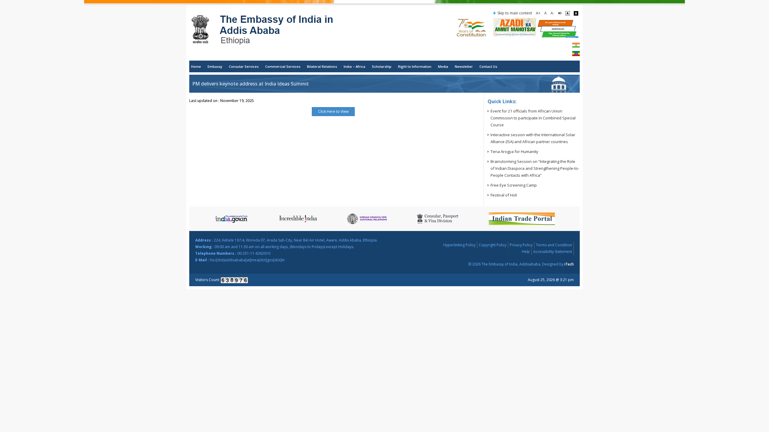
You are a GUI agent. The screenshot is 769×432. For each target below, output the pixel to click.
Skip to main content (514, 13)
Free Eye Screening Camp (514, 185)
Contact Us (488, 66)
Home (196, 66)
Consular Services (244, 66)
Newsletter (464, 66)
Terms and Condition (554, 245)
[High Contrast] (576, 13)
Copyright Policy (492, 245)
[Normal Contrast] (567, 13)
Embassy (215, 66)
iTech (569, 264)
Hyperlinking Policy (459, 245)
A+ (538, 13)
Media (443, 66)
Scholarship (381, 66)
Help (526, 251)
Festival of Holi (504, 195)
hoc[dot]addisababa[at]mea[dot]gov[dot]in (247, 259)
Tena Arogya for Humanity (514, 151)
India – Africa (354, 66)
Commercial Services (282, 66)
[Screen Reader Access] (560, 13)
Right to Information (414, 66)
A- (552, 13)
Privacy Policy (521, 245)
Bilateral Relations (322, 66)
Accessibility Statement (552, 251)
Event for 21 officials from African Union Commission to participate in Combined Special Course (533, 118)
